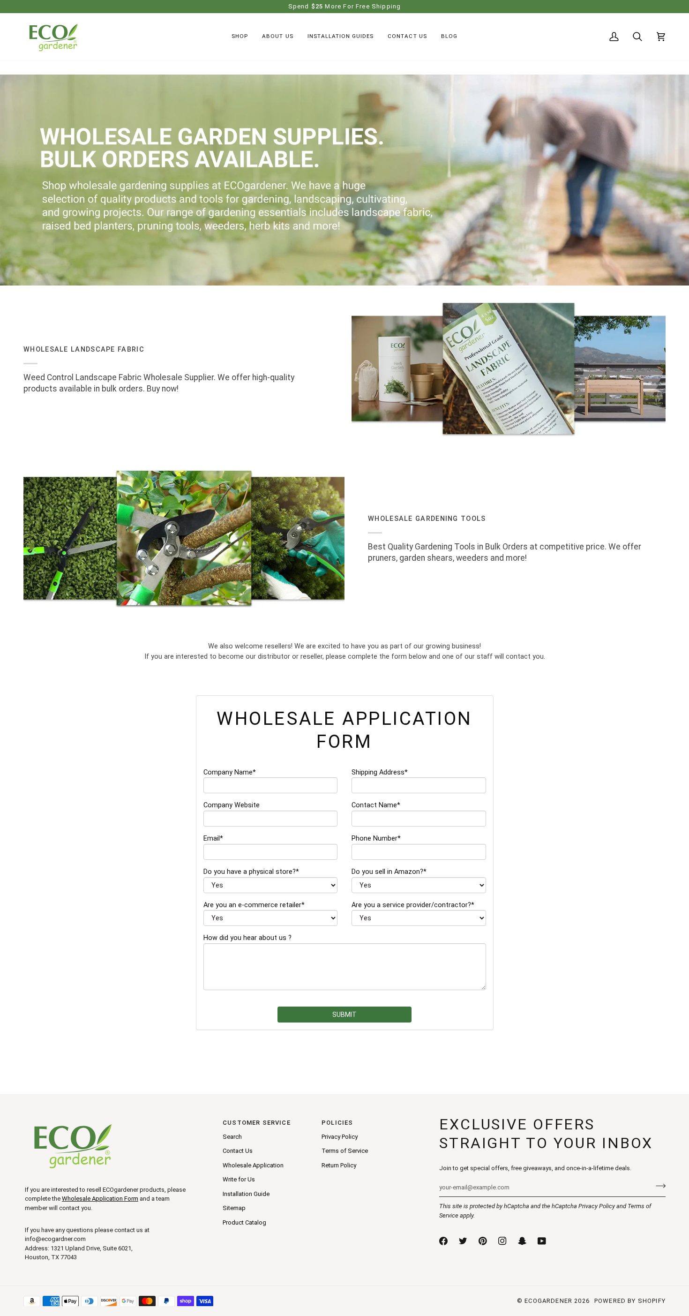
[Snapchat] (522, 1241)
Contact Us (238, 1150)
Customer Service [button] (257, 1122)
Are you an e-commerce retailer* (254, 905)
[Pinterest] (483, 1241)
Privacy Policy (596, 1206)
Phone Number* (376, 838)
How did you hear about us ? (247, 938)
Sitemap (234, 1207)
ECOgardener (548, 1300)
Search (232, 1136)
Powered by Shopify (630, 1300)
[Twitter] (463, 1241)
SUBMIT (344, 1014)
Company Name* (229, 772)
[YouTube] (542, 1241)
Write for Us (239, 1179)
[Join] (658, 1186)
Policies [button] (337, 1122)
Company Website (231, 805)
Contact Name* (376, 805)
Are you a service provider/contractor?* (413, 905)
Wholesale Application (253, 1165)
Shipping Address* (380, 772)
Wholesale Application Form (100, 1198)
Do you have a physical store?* (251, 872)
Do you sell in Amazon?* (389, 872)
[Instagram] (502, 1241)
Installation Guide (246, 1193)
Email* (213, 838)
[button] (240, 36)
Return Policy (339, 1165)
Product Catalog (244, 1222)
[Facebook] (443, 1241)
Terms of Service (345, 1150)
